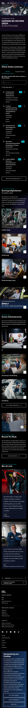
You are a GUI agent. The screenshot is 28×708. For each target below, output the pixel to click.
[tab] (8, 72)
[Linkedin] (2, 632)
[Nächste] (25, 578)
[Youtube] (10, 632)
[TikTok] (19, 632)
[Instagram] (6, 632)
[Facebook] (15, 632)
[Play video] (22, 427)
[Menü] (25, 3)
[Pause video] (24, 12)
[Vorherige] (2, 578)
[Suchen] (4, 82)
